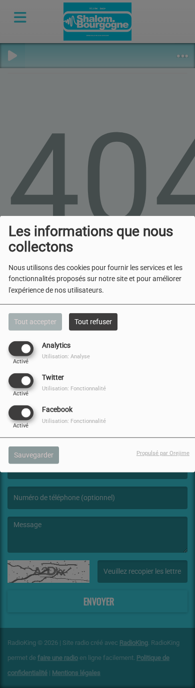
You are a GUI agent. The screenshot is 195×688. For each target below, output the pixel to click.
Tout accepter (35, 321)
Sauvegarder (34, 455)
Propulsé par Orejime (163, 453)
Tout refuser (93, 321)
